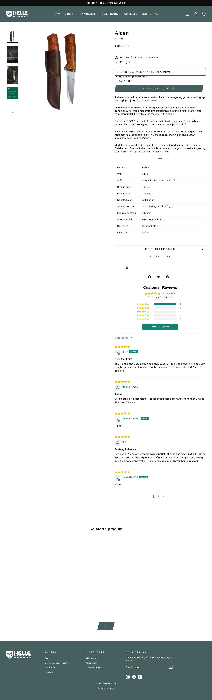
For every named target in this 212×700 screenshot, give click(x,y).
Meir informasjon (160, 249)
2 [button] (158, 496)
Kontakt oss (160, 256)
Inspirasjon (50, 667)
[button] (143, 304)
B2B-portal (150, 14)
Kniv (57, 14)
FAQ (47, 658)
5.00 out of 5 (168, 293)
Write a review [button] (160, 326)
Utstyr (70, 14)
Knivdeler (87, 14)
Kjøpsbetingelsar (94, 667)
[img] (122, 346)
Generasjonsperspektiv (57, 663)
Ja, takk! (125, 81)
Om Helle (130, 14)
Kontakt (49, 672)
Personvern (91, 663)
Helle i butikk (110, 14)
